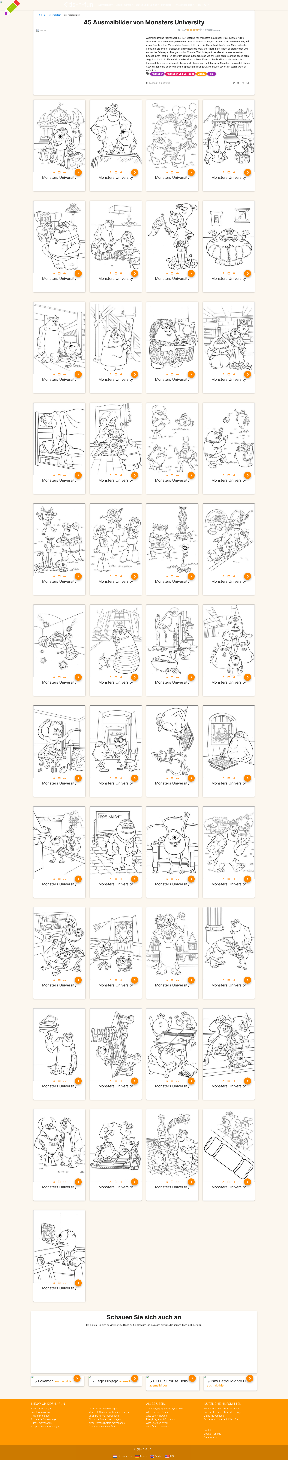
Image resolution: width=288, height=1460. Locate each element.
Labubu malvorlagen (41, 1412)
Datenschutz (210, 1437)
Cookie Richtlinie (212, 1433)
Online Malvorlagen (214, 1415)
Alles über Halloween (157, 1415)
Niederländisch (124, 1456)
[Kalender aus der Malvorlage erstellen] (59, 172)
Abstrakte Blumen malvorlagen (105, 1419)
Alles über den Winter (157, 1422)
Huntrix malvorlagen (41, 1422)
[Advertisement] (89, 53)
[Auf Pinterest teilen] (234, 83)
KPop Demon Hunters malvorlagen (107, 1422)
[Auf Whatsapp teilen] (243, 83)
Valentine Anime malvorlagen (104, 1415)
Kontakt (208, 1430)
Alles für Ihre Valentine (157, 1426)
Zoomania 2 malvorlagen (44, 1419)
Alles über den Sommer (158, 1412)
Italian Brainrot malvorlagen (103, 1408)
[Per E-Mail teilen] (247, 83)
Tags (198, 4)
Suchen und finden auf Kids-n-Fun (221, 1419)
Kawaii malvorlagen (41, 1408)
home (43, 15)
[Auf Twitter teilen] (238, 83)
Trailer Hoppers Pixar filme (102, 1426)
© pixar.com (42, 30)
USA (172, 1456)
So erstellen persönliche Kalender (221, 1408)
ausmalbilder (55, 15)
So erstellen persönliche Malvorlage (222, 1412)
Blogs (119, 4)
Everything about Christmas (160, 1419)
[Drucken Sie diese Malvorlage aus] (64, 172)
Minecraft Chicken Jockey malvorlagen (109, 1412)
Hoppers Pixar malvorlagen (45, 1426)
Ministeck (166, 4)
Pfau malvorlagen (40, 1415)
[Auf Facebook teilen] (230, 83)
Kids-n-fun (78, 4)
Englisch (158, 1456)
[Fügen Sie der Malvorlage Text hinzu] (54, 172)
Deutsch (144, 1456)
